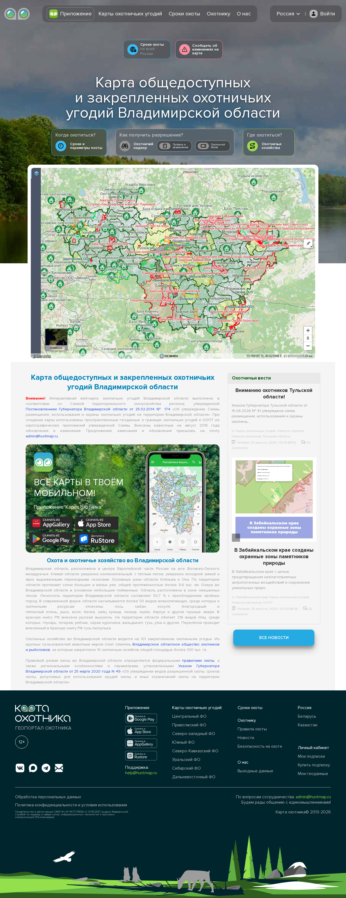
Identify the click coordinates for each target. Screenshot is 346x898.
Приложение (76, 14)
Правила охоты (252, 729)
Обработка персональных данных (48, 797)
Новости (246, 737)
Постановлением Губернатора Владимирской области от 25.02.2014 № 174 (98, 409)
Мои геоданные (313, 773)
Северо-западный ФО (193, 733)
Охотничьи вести (251, 378)
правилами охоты (198, 660)
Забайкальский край (252, 597)
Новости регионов (246, 436)
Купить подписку (314, 765)
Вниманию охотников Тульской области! (273, 393)
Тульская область (276, 436)
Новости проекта (290, 431)
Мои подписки (311, 756)
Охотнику (218, 14)
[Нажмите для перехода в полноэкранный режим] (307, 173)
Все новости (274, 637)
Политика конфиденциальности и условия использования (71, 805)
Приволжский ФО (189, 725)
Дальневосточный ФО (193, 777)
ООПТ (268, 603)
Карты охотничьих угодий (130, 14)
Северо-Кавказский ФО (195, 751)
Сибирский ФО (186, 768)
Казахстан (307, 725)
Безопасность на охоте (260, 746)
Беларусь (307, 716)
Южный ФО (183, 742)
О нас (244, 14)
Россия (304, 707)
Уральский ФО (186, 759)
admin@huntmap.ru (42, 436)
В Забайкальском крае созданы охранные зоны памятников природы (274, 556)
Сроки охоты (184, 14)
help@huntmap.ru (141, 773)
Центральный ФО (189, 716)
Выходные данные (255, 771)
